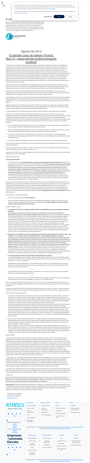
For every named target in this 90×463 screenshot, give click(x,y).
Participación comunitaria (30, 420)
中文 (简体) (15, 432)
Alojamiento (44, 412)
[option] (15, 424)
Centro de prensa (31, 417)
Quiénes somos (29, 402)
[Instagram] (14, 416)
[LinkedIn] (8, 414)
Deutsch (15, 427)
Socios (28, 415)
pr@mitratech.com (12, 398)
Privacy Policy (52, 8)
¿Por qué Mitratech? (31, 405)
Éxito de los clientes (45, 402)
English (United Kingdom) (15, 429)
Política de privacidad (57, 427)
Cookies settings (48, 16)
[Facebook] (16, 414)
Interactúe (73, 405)
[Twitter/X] (12, 414)
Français (15, 430)
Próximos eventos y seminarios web (75, 409)
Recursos (57, 402)
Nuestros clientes (46, 405)
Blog (57, 405)
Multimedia (59, 410)
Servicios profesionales (45, 409)
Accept (59, 16)
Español (15, 425)
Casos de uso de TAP (61, 413)
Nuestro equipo (30, 408)
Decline (70, 16)
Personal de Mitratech (19, 36)
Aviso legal (42, 428)
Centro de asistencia (46, 415)
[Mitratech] (1, 2)
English (15, 424)
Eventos (71, 402)
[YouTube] (20, 414)
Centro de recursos (60, 408)
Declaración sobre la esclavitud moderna (73, 427)
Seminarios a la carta (76, 412)
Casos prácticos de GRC (60, 416)
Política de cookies (50, 428)
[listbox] (14, 427)
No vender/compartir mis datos (63, 428)
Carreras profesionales (30, 411)
